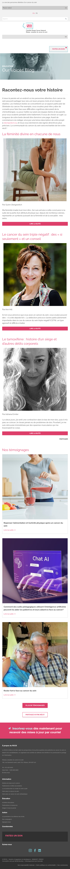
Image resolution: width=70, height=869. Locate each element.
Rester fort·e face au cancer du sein (20, 691)
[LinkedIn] (40, 850)
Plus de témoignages (35, 705)
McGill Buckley (19, 861)
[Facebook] (35, 850)
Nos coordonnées (62, 865)
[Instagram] (30, 850)
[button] (66, 19)
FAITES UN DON (58, 49)
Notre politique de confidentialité (46, 865)
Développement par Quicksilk (34, 861)
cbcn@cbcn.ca (10, 123)
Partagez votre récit (35, 715)
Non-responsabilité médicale (26, 865)
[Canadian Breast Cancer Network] (35, 28)
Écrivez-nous (6, 772)
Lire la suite (9, 530)
